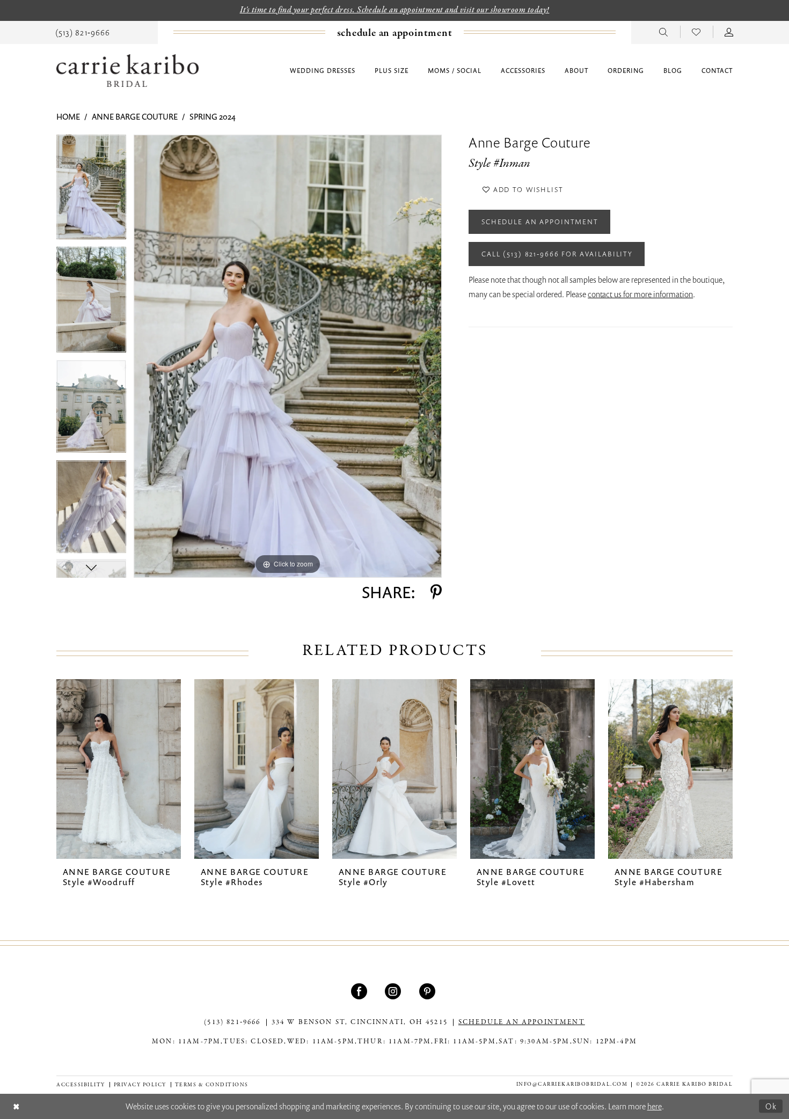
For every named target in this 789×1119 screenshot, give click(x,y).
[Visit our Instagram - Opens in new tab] (394, 991)
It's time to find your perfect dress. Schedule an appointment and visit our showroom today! (395, 10)
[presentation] (118, 769)
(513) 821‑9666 (232, 1022)
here (654, 1106)
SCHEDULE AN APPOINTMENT (521, 1022)
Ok (771, 1105)
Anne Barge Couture (135, 116)
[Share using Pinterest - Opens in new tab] (436, 592)
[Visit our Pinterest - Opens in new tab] (428, 991)
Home (68, 116)
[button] (729, 32)
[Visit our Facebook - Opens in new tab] (360, 991)
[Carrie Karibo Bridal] (127, 70)
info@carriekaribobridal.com (572, 1084)
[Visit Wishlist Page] (696, 32)
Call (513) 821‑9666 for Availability (557, 254)
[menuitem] (82, 32)
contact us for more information (640, 294)
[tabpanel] (91, 191)
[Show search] (663, 32)
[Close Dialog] (16, 1106)
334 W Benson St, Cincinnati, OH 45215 (360, 1022)
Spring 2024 (212, 116)
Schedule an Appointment (539, 221)
